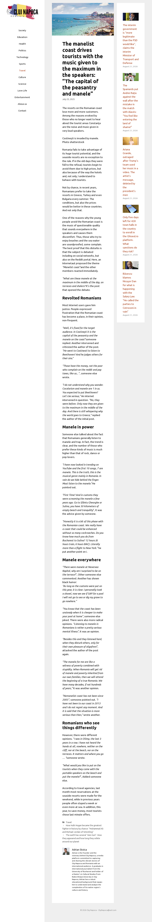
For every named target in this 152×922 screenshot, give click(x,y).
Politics (22, 50)
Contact (22, 110)
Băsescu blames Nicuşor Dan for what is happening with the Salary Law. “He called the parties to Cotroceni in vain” (131, 292)
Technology (22, 57)
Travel (22, 70)
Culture (22, 77)
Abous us (22, 104)
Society (22, 30)
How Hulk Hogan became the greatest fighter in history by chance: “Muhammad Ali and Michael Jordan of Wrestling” (82, 828)
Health (22, 43)
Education (22, 37)
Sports (22, 64)
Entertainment (22, 97)
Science (22, 84)
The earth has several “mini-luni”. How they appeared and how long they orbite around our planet (82, 838)
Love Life (22, 90)
